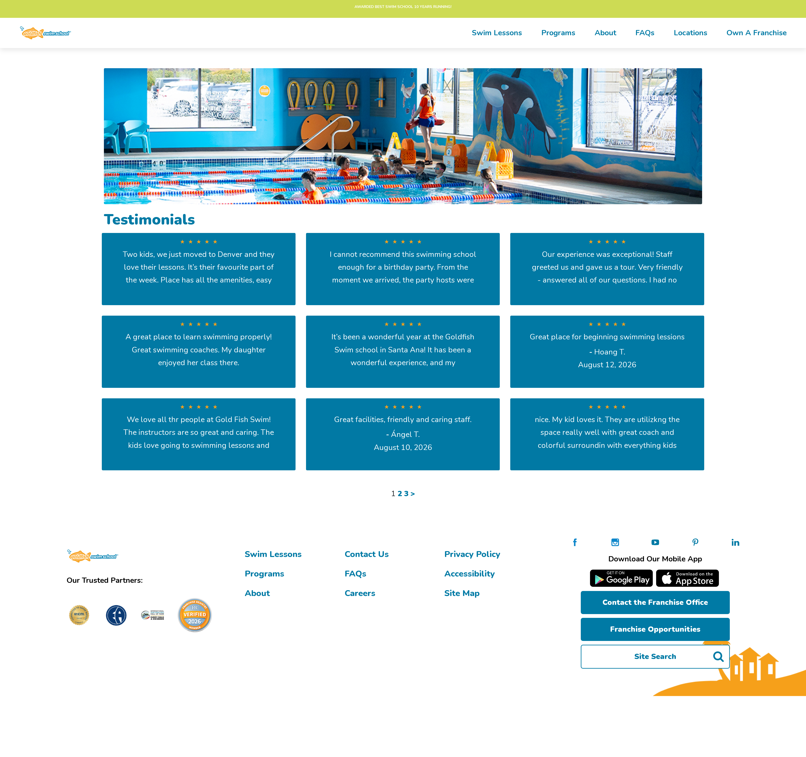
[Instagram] (615, 542)
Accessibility (469, 573)
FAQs (644, 33)
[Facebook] (575, 542)
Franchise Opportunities (655, 629)
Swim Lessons (273, 554)
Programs (558, 33)
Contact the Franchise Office (655, 602)
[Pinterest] (695, 542)
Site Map (462, 593)
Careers (360, 593)
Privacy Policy (472, 554)
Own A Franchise (756, 33)
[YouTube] (655, 542)
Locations (690, 33)
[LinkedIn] (735, 542)
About (605, 33)
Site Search (655, 656)
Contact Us (367, 554)
